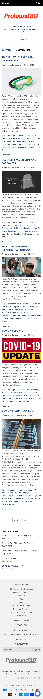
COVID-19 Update (12, 330)
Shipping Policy (21, 639)
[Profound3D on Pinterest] (26, 679)
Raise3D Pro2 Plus (9, 504)
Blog (21, 599)
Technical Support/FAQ (21, 592)
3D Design (10, 136)
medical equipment (17, 318)
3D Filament (24, 674)
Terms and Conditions (21, 609)
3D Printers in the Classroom (21, 589)
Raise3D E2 (18, 501)
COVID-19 (36, 138)
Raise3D (5, 671)
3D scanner (28, 310)
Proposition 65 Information (21, 612)
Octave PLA (6, 496)
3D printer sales (19, 307)
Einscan (9, 674)
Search (21, 602)
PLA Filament (22, 496)
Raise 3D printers (14, 499)
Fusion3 (27, 671)
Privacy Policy (21, 616)
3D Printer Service (19, 395)
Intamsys (36, 671)
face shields (16, 141)
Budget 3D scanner (17, 312)
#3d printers (11, 490)
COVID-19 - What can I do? (18, 411)
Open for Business (24, 401)
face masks (6, 141)
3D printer (19, 136)
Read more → (7, 155)
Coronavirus (26, 138)
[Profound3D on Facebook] (22, 679)
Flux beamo (30, 234)
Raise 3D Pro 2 (28, 499)
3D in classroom (31, 390)
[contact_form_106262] (38, 694)
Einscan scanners (9, 315)
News (13, 40)
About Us (21, 596)
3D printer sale (29, 393)
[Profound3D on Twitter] (18, 679)
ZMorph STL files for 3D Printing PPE (17, 59)
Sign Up (37, 650)
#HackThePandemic (25, 490)
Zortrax (12, 671)
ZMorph (20, 671)
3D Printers (28, 136)
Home (4, 40)
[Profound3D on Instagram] (31, 679)
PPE (28, 144)
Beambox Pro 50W (15, 225)
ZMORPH (13, 147)
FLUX (33, 674)
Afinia (16, 674)
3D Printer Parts (16, 393)
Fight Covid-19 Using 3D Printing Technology (17, 248)
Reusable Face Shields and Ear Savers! (17, 543)
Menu (7, 3)
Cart (39, 3)
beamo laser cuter (31, 225)
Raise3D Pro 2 (29, 501)
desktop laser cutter (29, 228)
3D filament (20, 390)
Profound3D (15, 685)
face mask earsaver (16, 231)
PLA (14, 496)
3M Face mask (14, 138)
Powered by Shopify (28, 685)
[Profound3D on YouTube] (39, 679)
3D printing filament (15, 310)
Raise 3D (31, 496)
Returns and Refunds (21, 606)
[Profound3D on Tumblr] (35, 679)
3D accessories (12, 304)
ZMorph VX (22, 147)
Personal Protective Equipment (14, 144)
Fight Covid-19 (28, 141)
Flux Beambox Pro (17, 234)
